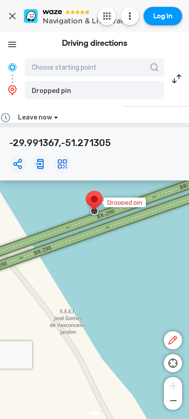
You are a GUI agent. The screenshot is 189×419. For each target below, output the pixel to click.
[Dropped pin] (94, 204)
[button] (94, 90)
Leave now (35, 117)
